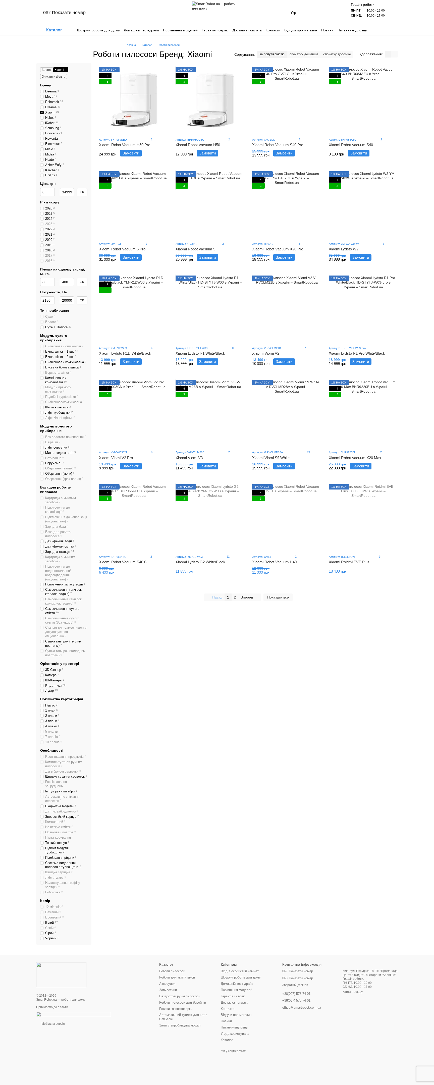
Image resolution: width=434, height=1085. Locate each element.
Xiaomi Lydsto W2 (343, 249)
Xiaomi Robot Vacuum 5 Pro (122, 249)
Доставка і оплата (247, 30)
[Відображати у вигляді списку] (394, 54)
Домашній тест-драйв (141, 30)
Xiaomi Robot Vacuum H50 (198, 145)
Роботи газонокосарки (175, 1009)
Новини (327, 30)
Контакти (273, 30)
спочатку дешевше (304, 54)
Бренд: (46, 70)
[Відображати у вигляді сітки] (388, 54)
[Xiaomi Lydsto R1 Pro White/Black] (363, 309)
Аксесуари (167, 984)
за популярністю (272, 54)
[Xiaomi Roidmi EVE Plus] (363, 517)
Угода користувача (235, 1034)
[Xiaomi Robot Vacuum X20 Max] (363, 413)
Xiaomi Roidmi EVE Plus (349, 562)
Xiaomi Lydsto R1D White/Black (125, 353)
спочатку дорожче (337, 54)
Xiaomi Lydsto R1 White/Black (200, 353)
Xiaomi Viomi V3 (189, 458)
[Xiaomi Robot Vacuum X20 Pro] (286, 204)
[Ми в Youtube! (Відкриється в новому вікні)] (133, 13)
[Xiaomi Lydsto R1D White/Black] (133, 309)
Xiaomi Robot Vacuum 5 (195, 249)
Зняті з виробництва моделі (180, 1025)
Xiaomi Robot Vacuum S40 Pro (277, 145)
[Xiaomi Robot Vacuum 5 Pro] (133, 204)
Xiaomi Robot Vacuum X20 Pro (277, 249)
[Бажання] (323, 13)
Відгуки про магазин (300, 30)
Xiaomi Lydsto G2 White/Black (200, 562)
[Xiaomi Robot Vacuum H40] (286, 517)
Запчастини (168, 990)
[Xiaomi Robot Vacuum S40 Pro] (286, 100)
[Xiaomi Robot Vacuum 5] (210, 204)
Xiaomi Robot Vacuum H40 (274, 562)
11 (232, 347)
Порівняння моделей (180, 30)
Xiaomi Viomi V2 (265, 353)
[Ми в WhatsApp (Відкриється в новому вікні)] (115, 13)
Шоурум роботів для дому (98, 30)
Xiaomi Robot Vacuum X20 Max (355, 458)
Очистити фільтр (54, 76)
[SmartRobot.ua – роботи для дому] (61, 974)
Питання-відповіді (352, 30)
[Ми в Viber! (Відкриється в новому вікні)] (109, 13)
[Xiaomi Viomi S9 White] (286, 413)
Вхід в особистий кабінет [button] (240, 971)
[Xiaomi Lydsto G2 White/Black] (210, 517)
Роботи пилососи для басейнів (182, 1002)
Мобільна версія (53, 1023)
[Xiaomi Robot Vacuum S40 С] (133, 517)
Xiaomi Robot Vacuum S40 (351, 145)
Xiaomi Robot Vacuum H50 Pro (124, 145)
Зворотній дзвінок (295, 985)
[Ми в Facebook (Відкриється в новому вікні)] (127, 13)
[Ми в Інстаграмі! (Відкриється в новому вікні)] (121, 13)
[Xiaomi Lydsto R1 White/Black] (210, 309)
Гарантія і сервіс (215, 30)
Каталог (227, 1040)
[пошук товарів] (394, 30)
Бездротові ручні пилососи (179, 996)
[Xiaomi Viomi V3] (210, 413)
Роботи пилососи (172, 971)
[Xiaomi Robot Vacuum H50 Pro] (133, 100)
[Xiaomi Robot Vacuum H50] (210, 100)
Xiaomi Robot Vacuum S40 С (123, 562)
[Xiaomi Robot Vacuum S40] (363, 100)
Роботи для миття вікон (177, 977)
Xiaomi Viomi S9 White (271, 458)
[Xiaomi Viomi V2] (286, 309)
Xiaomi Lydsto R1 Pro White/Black (357, 353)
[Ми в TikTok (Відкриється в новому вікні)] (139, 13)
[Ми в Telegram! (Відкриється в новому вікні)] (103, 13)
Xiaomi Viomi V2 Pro (116, 458)
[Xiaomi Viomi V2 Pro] (133, 413)
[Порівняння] (310, 13)
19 (308, 452)
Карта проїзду (353, 992)
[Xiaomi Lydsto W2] (363, 204)
